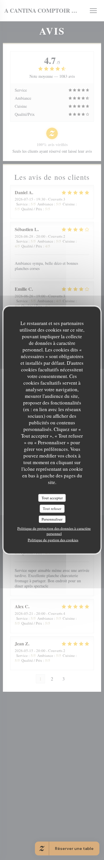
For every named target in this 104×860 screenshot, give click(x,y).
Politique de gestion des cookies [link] (53, 540)
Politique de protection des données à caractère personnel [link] (54, 531)
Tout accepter (52, 497)
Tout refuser (52, 508)
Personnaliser (52, 518)
